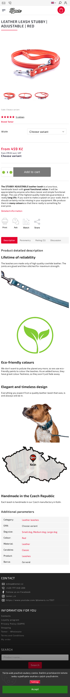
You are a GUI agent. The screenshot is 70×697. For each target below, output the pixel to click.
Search (35, 665)
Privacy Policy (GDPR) (13, 623)
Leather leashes (30, 519)
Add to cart (32, 172)
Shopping (6, 627)
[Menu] (3, 9)
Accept (35, 689)
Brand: (7, 121)
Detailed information (11, 210)
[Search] (59, 3)
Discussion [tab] (55, 240)
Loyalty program (10, 619)
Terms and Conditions (12, 635)
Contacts (6, 616)
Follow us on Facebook (18, 592)
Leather (26, 544)
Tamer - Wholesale (11, 631)
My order (6, 639)
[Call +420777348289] (10, 2)
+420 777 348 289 (15, 588)
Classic (25, 550)
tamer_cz (11, 596)
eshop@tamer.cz (14, 583)
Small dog (27, 532)
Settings (35, 682)
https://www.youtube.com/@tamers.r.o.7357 (30, 600)
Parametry (25, 240)
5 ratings (20, 117)
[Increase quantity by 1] (10, 172)
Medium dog (39, 532)
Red (24, 538)
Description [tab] (9, 240)
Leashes (26, 556)
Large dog (52, 532)
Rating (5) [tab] (40, 240)
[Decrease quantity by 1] (3, 172)
